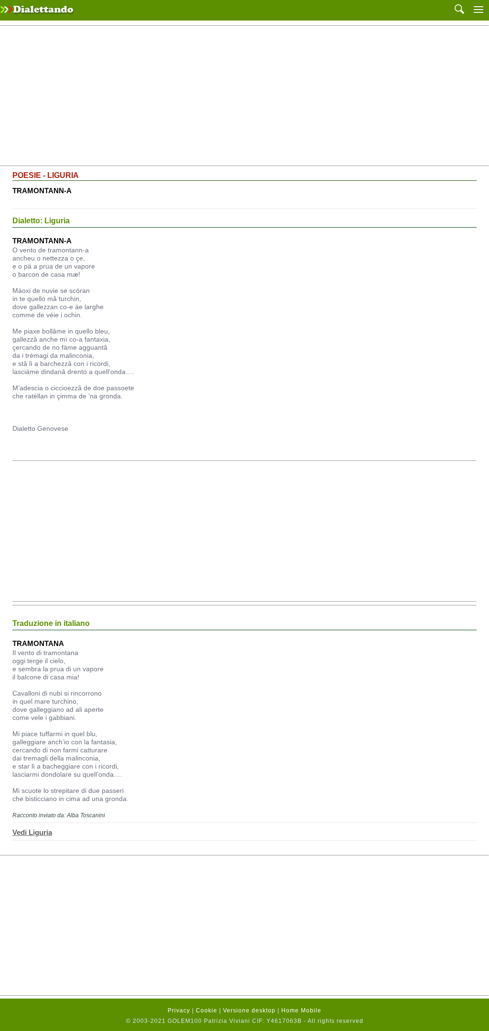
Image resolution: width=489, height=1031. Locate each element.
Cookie (206, 1010)
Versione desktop (249, 1010)
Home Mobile (301, 1010)
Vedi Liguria (32, 832)
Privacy (179, 1010)
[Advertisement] (244, 96)
